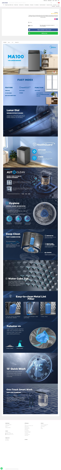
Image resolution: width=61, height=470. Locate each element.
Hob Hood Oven (27, 427)
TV (25, 424)
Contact (53, 0)
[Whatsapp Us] (1, 468)
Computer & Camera (27, 432)
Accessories (26, 433)
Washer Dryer (27, 426)
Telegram (7, 439)
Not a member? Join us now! (44, 29)
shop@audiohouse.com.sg (9, 434)
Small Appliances (27, 428)
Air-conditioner (27, 430)
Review (42, 428)
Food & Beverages (27, 434)
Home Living (57, 6)
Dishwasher (26, 429)
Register (56, 0)
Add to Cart (44, 33)
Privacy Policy (43, 426)
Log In (58, 0)
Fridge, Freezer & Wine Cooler (29, 425)
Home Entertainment (28, 431)
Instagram (7, 440)
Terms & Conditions (43, 425)
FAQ (41, 427)
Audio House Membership (44, 424)
